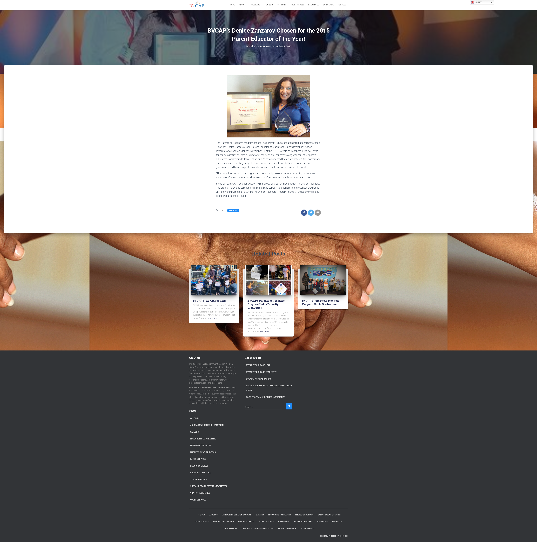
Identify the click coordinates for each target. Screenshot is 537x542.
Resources (337, 522)
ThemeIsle (343, 536)
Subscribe (281, 5)
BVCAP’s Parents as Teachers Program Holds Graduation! (320, 302)
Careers (269, 5)
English (478, 2)
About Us (213, 515)
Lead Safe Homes (266, 522)
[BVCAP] (197, 4)
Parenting (233, 210)
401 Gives (342, 5)
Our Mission (283, 522)
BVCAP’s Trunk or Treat (258, 365)
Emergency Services (200, 445)
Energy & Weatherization (203, 452)
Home (232, 5)
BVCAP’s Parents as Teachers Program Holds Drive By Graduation (266, 304)
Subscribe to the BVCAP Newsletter (208, 486)
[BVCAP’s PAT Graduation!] (214, 280)
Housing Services (199, 466)
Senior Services (198, 479)
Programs (255, 5)
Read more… (212, 318)
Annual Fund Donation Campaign (207, 425)
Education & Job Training (203, 439)
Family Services (198, 459)
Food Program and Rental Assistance (265, 397)
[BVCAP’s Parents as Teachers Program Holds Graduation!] (323, 280)
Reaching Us (313, 5)
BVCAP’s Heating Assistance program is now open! (269, 388)
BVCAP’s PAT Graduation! (209, 300)
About (242, 5)
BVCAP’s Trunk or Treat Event (261, 372)
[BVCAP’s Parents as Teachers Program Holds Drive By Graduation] (268, 280)
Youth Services (297, 5)
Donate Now (328, 5)
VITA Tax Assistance (200, 493)
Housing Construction (223, 522)
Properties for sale (200, 473)
